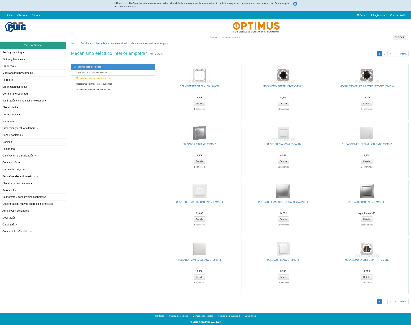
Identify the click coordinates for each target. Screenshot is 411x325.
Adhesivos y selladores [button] (16, 210)
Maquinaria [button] (9, 121)
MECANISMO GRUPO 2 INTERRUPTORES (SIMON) (367, 86)
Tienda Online (33, 45)
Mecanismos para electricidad (111, 43)
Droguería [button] (8, 66)
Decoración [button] (9, 217)
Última (403, 53)
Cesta (362, 15)
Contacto (36, 15)
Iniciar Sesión (399, 15)
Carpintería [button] (9, 224)
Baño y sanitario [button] (12, 135)
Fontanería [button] (8, 148)
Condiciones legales (203, 316)
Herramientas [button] (10, 114)
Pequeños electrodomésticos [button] (19, 176)
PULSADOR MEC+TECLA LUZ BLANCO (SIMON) (366, 144)
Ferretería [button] (8, 79)
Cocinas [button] (7, 142)
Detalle (199, 103)
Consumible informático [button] (16, 231)
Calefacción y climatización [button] (18, 155)
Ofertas (21, 15)
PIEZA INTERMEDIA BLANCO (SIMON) (199, 86)
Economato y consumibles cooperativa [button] (24, 197)
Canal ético (250, 316)
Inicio (10, 15)
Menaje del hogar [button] (12, 169)
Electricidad (86, 43)
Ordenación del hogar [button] (15, 86)
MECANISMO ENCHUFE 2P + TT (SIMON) (367, 260)
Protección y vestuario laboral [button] (19, 128)
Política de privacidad (229, 316)
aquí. (134, 6)
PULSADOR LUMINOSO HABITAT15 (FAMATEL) (199, 202)
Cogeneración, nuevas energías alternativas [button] (27, 203)
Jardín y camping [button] (12, 52)
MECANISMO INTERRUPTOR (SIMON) (283, 86)
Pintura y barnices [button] (13, 59)
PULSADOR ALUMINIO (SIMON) (199, 144)
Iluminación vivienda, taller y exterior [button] (23, 100)
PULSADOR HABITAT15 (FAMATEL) (366, 202)
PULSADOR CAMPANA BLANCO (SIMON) (199, 260)
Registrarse (378, 15)
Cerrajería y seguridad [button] (15, 93)
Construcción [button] (10, 162)
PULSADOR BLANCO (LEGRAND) (283, 144)
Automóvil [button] (8, 190)
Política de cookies (178, 316)
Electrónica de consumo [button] (16, 183)
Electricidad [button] (9, 107)
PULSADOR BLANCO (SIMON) (283, 260)
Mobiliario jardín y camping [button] (18, 73)
